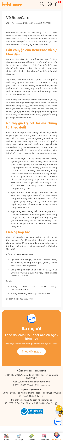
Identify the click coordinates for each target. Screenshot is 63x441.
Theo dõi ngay (31, 351)
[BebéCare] (12, 4)
